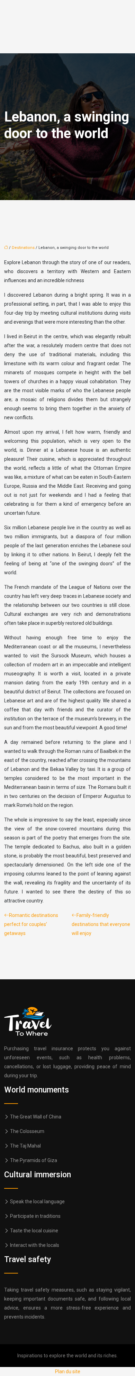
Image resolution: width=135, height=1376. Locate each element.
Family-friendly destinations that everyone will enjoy (101, 924)
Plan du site (67, 1371)
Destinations (23, 247)
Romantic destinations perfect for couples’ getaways (31, 924)
